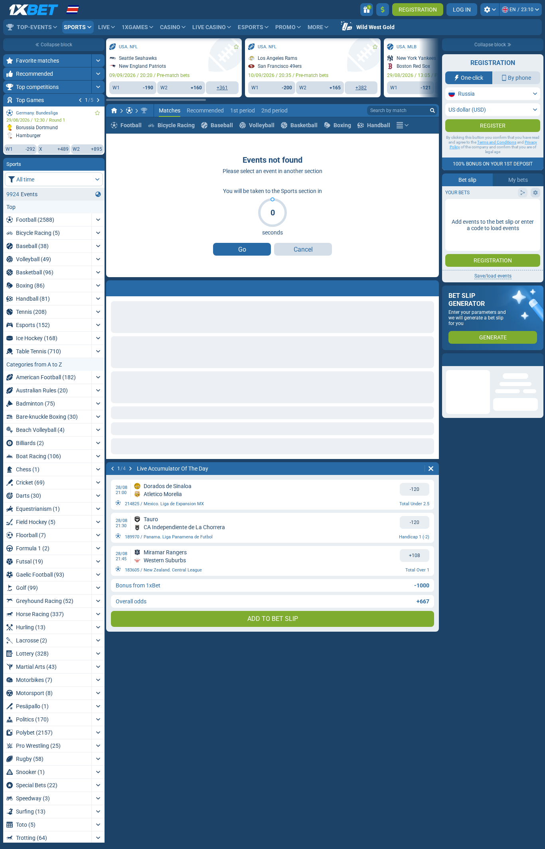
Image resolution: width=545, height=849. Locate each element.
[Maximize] (98, 60)
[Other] (402, 125)
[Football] (129, 110)
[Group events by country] (98, 194)
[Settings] (489, 9)
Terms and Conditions (496, 158)
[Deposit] (382, 9)
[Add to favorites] (97, 113)
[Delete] (431, 287)
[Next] (98, 100)
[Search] (432, 110)
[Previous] (80, 100)
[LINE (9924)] (114, 110)
